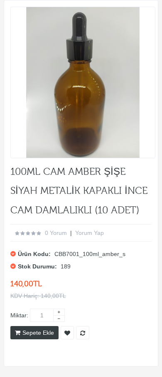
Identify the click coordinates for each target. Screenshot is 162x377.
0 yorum (56, 233)
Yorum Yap (89, 233)
